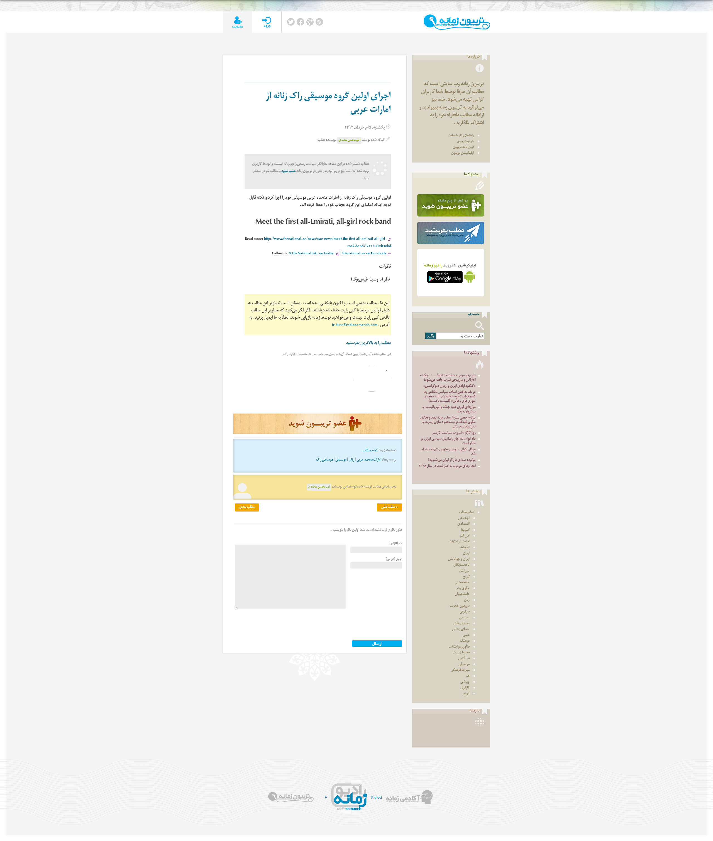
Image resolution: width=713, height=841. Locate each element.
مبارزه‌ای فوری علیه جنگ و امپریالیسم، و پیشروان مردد (449, 410)
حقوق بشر (463, 589)
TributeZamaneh (457, 22)
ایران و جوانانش (459, 559)
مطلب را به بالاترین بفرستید (368, 343)
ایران (466, 554)
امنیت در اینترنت (459, 542)
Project (376, 798)
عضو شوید (288, 172)
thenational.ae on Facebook (364, 254)
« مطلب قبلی (389, 507)
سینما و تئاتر (461, 624)
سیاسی (464, 618)
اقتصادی (463, 524)
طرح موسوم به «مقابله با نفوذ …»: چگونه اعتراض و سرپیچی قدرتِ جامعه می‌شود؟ (448, 378)
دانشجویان (462, 594)
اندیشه (465, 548)
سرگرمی (465, 612)
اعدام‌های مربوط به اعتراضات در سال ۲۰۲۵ (447, 467)
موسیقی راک (324, 460)
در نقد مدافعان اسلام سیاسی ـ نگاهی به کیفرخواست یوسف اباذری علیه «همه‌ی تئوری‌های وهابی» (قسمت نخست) (450, 396)
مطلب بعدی (247, 507)
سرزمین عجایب (460, 606)
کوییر (466, 694)
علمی (466, 635)
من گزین (464, 659)
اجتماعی (464, 519)
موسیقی (340, 460)
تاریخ (466, 577)
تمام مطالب (370, 451)
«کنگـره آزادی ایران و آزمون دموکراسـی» (449, 386)
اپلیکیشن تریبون (462, 153)
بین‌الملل (464, 571)
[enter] (266, 22)
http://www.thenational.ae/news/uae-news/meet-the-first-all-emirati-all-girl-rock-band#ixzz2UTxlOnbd (327, 243)
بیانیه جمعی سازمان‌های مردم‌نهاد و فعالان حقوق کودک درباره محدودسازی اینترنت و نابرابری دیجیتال (448, 422)
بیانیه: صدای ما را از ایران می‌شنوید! (452, 460)
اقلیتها (465, 530)
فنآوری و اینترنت (459, 647)
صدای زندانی (461, 630)
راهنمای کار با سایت (461, 136)
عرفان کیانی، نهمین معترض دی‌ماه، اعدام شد (448, 452)
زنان (351, 460)
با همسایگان (461, 565)
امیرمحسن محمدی (349, 140)
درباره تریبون (465, 142)
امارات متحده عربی (368, 460)
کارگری (465, 688)
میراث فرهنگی (460, 670)
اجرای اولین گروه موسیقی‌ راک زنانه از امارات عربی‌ (328, 104)
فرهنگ (465, 641)
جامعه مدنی (462, 583)
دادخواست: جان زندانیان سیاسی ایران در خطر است (448, 441)
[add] (237, 22)
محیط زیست (461, 653)
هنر (467, 676)
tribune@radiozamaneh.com (354, 325)
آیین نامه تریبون (463, 148)
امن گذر (465, 536)
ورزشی (465, 682)
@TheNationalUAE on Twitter (312, 254)
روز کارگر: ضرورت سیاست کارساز (454, 433)
